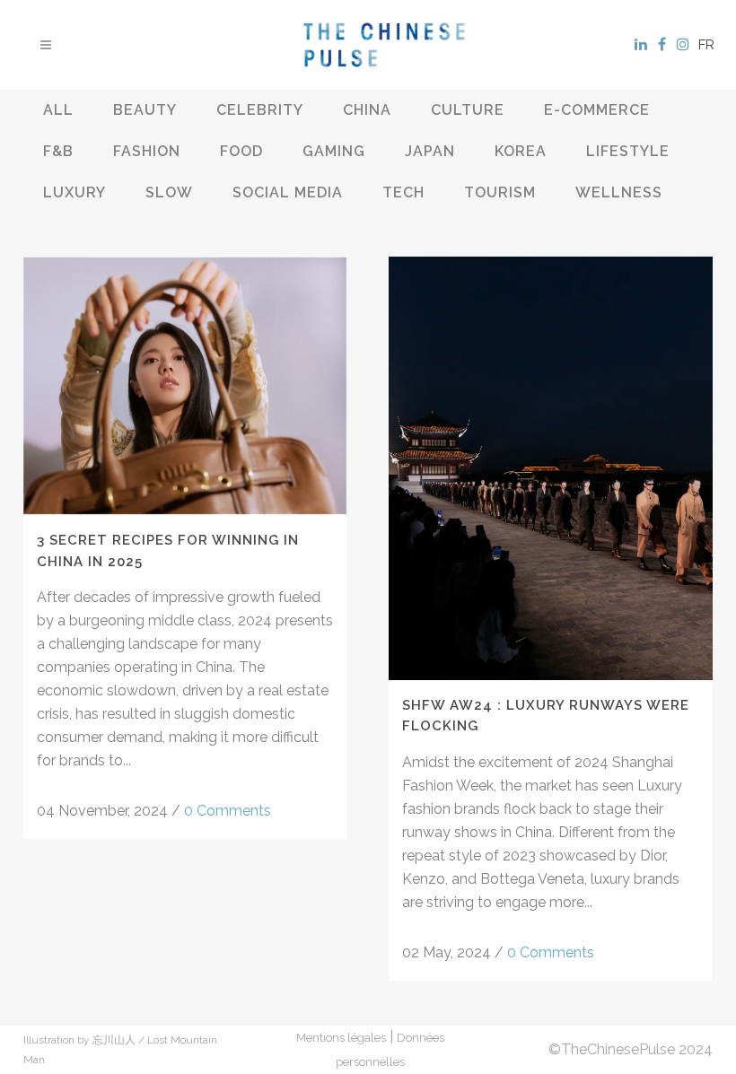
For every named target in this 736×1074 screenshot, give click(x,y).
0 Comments (227, 810)
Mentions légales (341, 1037)
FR (706, 45)
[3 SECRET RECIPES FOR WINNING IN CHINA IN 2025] (185, 386)
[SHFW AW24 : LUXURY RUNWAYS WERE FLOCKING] (551, 468)
